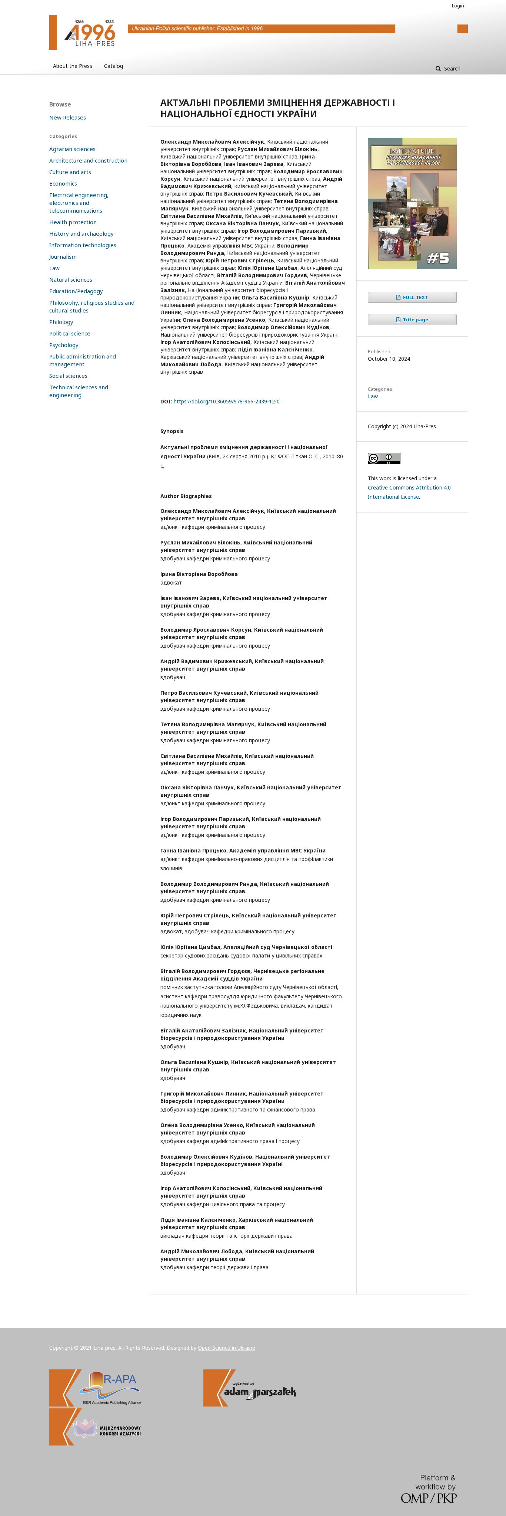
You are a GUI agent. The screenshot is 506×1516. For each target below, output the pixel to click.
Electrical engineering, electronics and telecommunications (79, 202)
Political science (69, 333)
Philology (61, 321)
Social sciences (68, 375)
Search (451, 68)
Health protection (73, 222)
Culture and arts (70, 172)
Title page (415, 319)
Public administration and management (82, 360)
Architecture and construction (88, 160)
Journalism (63, 256)
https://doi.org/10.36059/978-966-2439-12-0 (227, 401)
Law (373, 396)
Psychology (64, 344)
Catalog (113, 65)
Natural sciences (70, 279)
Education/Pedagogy (76, 291)
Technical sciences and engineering (78, 391)
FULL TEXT (415, 297)
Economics (63, 183)
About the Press (72, 65)
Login (458, 5)
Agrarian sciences (72, 149)
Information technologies (82, 245)
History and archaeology (81, 233)
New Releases (67, 117)
